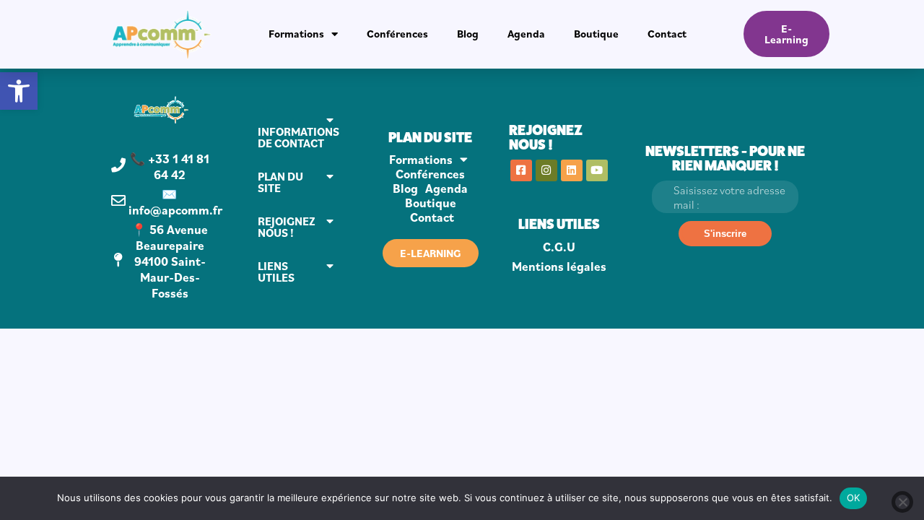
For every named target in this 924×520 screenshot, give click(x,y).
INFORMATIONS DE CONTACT (298, 137)
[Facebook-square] (521, 170)
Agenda (526, 33)
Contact (667, 33)
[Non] (902, 502)
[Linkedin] (572, 170)
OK (853, 497)
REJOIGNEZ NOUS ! (286, 227)
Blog (468, 33)
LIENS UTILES (276, 272)
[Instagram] (546, 170)
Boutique (596, 33)
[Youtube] (597, 170)
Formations (296, 33)
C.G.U (559, 247)
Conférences (397, 33)
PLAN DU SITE (280, 182)
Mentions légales (559, 266)
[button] (19, 91)
